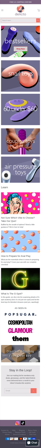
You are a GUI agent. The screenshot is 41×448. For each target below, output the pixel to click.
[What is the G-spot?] (20, 279)
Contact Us (5, 430)
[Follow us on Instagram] (17, 424)
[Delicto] (20, 10)
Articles (7, 434)
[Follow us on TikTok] (23, 424)
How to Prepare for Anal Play (15, 256)
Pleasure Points (20, 432)
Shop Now (20, 49)
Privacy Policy (7, 432)
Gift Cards (32, 432)
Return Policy (32, 430)
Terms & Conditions (19, 434)
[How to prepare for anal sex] (20, 241)
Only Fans (32, 434)
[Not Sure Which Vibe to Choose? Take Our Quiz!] (20, 203)
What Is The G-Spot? (11, 293)
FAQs (14, 430)
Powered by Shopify (25, 443)
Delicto (17, 443)
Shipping (22, 430)
